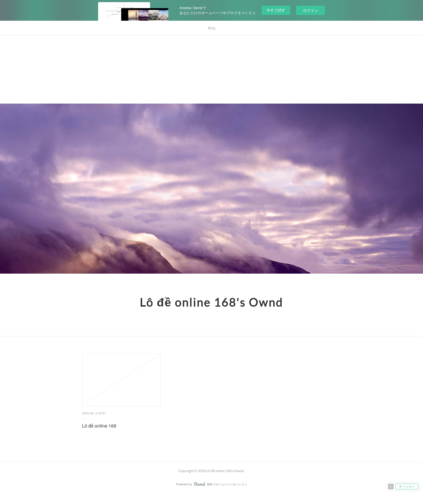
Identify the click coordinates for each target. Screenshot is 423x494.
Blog (211, 27)
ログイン (310, 10)
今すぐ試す (275, 10)
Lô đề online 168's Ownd (211, 302)
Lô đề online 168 (99, 425)
